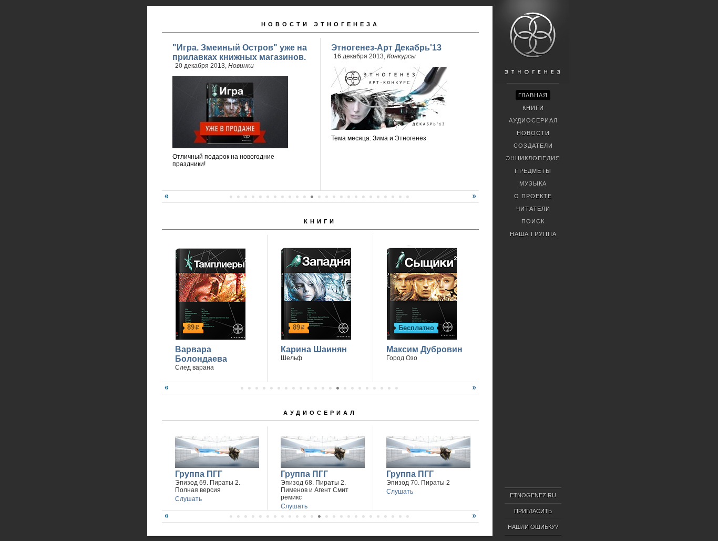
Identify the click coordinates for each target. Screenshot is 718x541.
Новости (533, 133)
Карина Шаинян (314, 349)
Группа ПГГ (198, 473)
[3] (245, 196)
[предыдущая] (165, 200)
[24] (400, 196)
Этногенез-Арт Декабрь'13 (386, 47)
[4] (252, 196)
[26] (348, 516)
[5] (260, 196)
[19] (363, 196)
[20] (370, 196)
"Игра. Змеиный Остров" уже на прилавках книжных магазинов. (239, 52)
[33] (400, 516)
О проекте (533, 196)
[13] (319, 196)
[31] (385, 516)
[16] (341, 196)
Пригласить (533, 511)
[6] (267, 196)
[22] (385, 196)
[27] (355, 516)
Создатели (533, 145)
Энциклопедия (533, 158)
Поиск (533, 221)
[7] (274, 196)
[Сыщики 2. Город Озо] (420, 292)
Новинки (241, 65)
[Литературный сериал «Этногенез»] (532, 82)
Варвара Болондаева (201, 354)
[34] (407, 516)
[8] (282, 196)
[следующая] (476, 200)
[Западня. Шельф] (314, 292)
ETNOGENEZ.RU (533, 495)
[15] (333, 196)
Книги (320, 221)
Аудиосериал (320, 413)
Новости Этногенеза (320, 24)
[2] (238, 196)
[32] (392, 516)
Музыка (533, 183)
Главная (533, 95)
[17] (348, 196)
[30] (377, 516)
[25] (407, 196)
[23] (392, 196)
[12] (311, 196)
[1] (230, 196)
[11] (304, 196)
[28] (363, 516)
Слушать (188, 499)
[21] (377, 196)
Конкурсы (401, 56)
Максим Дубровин (424, 349)
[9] (289, 196)
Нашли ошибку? (533, 527)
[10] (297, 196)
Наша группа (533, 234)
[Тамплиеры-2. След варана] (208, 292)
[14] (326, 196)
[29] (370, 516)
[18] (355, 196)
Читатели (533, 209)
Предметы (533, 171)
